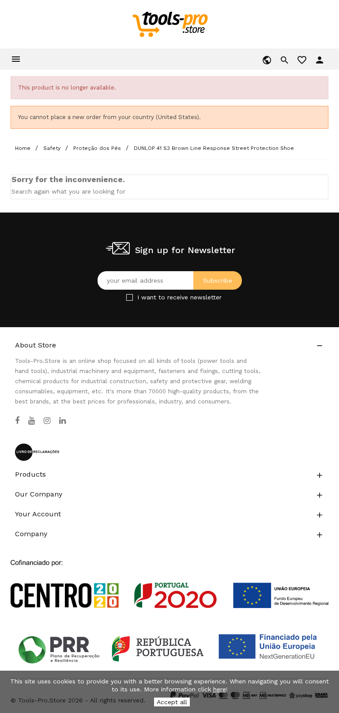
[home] (170, 23)
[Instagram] (47, 420)
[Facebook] (17, 420)
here (219, 689)
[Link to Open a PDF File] (169, 575)
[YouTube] (31, 420)
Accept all (172, 702)
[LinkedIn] (62, 420)
